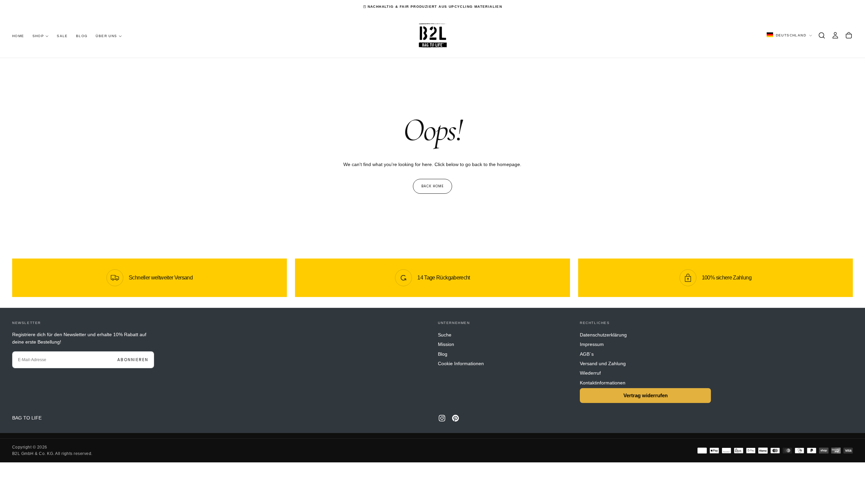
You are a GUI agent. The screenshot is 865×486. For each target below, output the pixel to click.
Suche (444, 335)
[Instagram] (442, 418)
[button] (822, 35)
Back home (432, 186)
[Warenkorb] (849, 35)
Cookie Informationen (461, 363)
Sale (62, 36)
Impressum (592, 344)
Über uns (106, 36)
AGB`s (587, 354)
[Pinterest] (455, 418)
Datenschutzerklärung (603, 335)
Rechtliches (595, 323)
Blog (82, 36)
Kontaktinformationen (602, 382)
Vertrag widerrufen (645, 395)
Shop (38, 36)
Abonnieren (132, 359)
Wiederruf (590, 373)
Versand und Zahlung (603, 363)
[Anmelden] (835, 35)
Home (18, 36)
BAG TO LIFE (27, 418)
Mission (446, 344)
